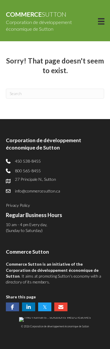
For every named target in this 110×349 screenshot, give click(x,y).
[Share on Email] (60, 306)
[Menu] (101, 21)
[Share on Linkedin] (28, 306)
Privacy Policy (18, 205)
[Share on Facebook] (12, 306)
